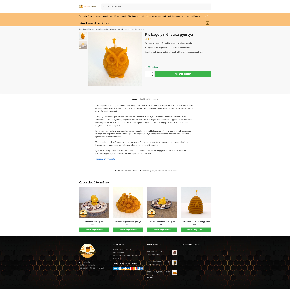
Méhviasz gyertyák (94, 29)
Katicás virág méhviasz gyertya (128, 222)
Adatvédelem (118, 252)
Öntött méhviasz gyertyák (113, 29)
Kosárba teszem (183, 74)
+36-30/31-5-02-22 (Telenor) (91, 268)
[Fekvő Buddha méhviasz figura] (162, 202)
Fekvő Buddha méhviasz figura (162, 222)
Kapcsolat (117, 258)
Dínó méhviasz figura (94, 222)
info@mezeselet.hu (87, 265)
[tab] (134, 97)
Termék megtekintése (94, 230)
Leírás (134, 99)
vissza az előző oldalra (105, 159)
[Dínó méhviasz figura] (94, 202)
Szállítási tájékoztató (149, 99)
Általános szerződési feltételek (126, 255)
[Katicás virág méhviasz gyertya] (128, 202)
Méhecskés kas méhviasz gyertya (196, 222)
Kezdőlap (82, 29)
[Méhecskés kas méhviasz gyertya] (196, 202)
